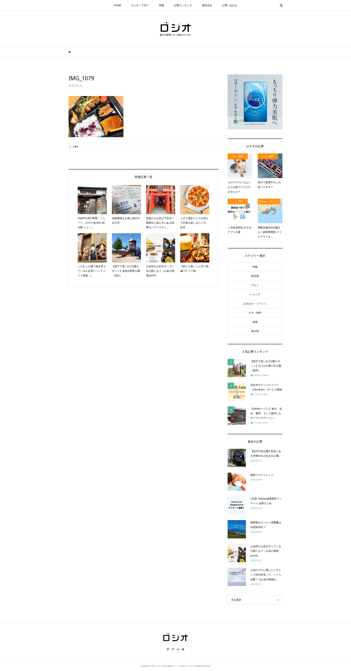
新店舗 (255, 276)
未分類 (255, 331)
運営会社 (207, 5)
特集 (161, 5)
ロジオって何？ (140, 5)
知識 (255, 322)
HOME (117, 5)
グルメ (255, 285)
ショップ (255, 294)
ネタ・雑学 (255, 312)
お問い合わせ (229, 5)
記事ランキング (183, 5)
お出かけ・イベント (255, 303)
